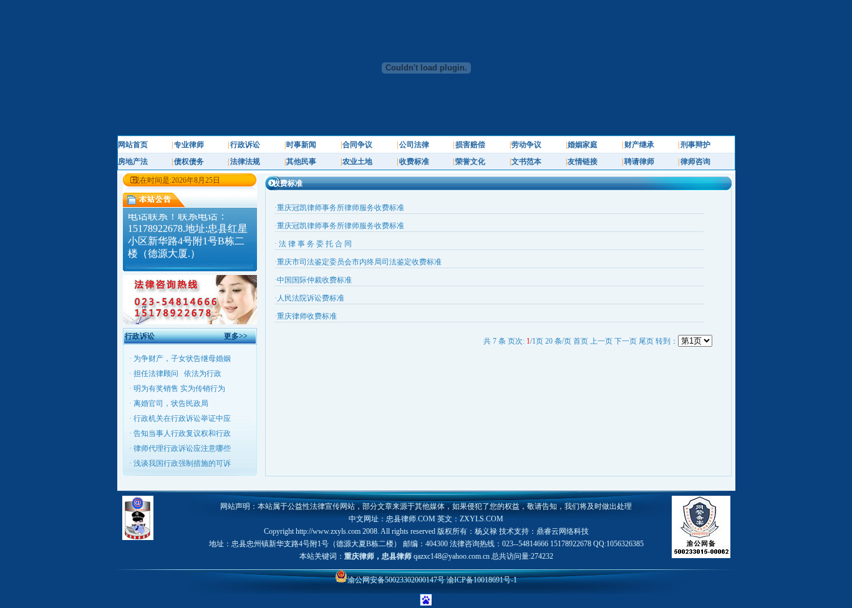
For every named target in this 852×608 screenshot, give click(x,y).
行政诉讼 (245, 144)
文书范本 (526, 161)
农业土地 (357, 161)
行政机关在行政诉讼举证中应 (182, 418)
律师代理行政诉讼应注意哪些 (182, 448)
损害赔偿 (470, 144)
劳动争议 (526, 144)
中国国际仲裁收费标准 (314, 280)
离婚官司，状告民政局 (170, 403)
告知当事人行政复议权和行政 (182, 433)
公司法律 (414, 144)
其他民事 (301, 161)
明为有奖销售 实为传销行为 (179, 388)
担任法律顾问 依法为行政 (177, 373)
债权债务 (189, 161)
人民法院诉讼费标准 (310, 298)
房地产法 (133, 161)
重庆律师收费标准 (307, 316)
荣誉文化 (470, 161)
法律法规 (245, 161)
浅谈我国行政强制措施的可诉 (182, 463)
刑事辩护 (695, 144)
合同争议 (357, 144)
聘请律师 (639, 161)
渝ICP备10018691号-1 (482, 580)
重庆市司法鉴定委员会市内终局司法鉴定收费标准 (359, 262)
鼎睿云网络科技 (562, 531)
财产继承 (639, 144)
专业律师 (189, 144)
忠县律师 (397, 556)
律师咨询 (695, 161)
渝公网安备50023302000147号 (397, 580)
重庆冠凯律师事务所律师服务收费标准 (340, 207)
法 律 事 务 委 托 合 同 (314, 243)
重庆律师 (359, 556)
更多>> (236, 336)
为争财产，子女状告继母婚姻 (182, 358)
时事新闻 (301, 144)
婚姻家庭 (583, 144)
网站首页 (133, 144)
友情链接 (583, 161)
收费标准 (414, 161)
